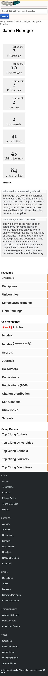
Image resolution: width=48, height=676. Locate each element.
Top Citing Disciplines (17, 467)
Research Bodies (10, 558)
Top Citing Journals (15, 459)
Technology (7, 487)
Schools (7, 418)
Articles (12, 327)
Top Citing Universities (17, 442)
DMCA (5, 509)
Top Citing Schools (15, 451)
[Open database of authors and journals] (10, 1)
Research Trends (10, 646)
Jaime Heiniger (23, 21)
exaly (2, 21)
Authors (10, 21)
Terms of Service (10, 504)
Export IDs (7, 641)
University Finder (10, 658)
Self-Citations (11, 402)
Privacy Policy (9, 498)
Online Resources (10, 600)
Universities (10, 294)
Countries (6, 563)
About (5, 481)
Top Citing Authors (15, 434)
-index (7, 335)
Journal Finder (9, 663)
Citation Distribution (16, 393)
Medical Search (9, 621)
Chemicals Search (11, 626)
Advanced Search (10, 615)
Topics (5, 584)
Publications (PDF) (15, 385)
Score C (7, 352)
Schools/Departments (17, 302)
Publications (10, 377)
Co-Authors (10, 369)
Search (4, 16)
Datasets (6, 589)
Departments (8, 546)
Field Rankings (12, 311)
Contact (6, 492)
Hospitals (6, 552)
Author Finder (8, 652)
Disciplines (9, 286)
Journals (8, 278)
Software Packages (11, 595)
